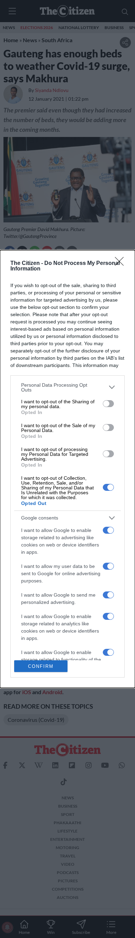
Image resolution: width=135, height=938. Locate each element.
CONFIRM (41, 666)
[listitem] (67, 387)
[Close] (121, 263)
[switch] (108, 403)
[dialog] (67, 469)
